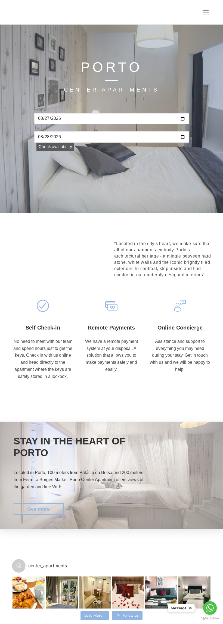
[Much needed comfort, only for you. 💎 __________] (194, 592)
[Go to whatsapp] (210, 608)
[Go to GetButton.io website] (210, 618)
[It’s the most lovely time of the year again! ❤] (128, 592)
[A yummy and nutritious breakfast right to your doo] (29, 592)
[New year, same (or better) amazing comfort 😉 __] (161, 592)
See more (39, 509)
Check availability (55, 146)
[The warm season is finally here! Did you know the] (62, 592)
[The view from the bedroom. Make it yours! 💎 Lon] (95, 592)
